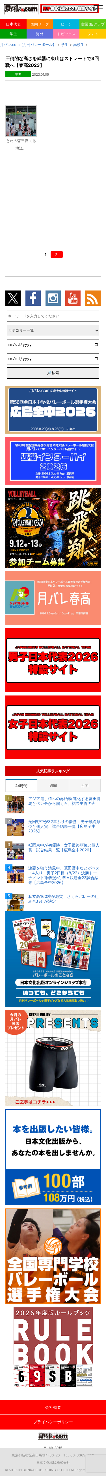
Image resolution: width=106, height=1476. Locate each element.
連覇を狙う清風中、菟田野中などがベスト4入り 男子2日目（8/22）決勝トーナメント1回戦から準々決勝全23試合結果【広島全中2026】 (63, 875)
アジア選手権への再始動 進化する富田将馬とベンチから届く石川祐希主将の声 (64, 801)
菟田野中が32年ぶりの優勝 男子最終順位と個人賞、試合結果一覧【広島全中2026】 (64, 826)
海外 (40, 33)
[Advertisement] (53, 201)
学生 (13, 33)
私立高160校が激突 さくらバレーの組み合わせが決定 (63, 899)
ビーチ (66, 24)
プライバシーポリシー (53, 1421)
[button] (21, 128)
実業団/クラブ (93, 24)
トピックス (66, 33)
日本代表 (13, 24)
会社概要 (53, 1407)
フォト (92, 33)
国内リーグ (40, 24)
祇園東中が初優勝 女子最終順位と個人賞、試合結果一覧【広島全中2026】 (63, 847)
